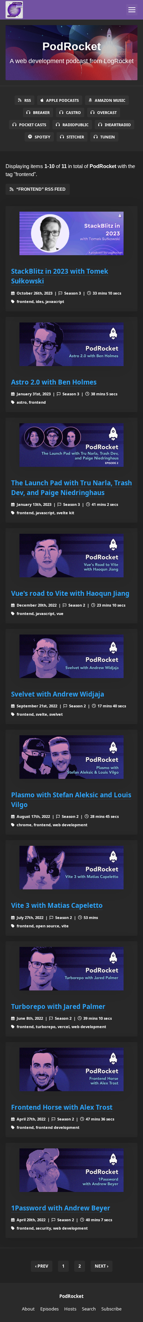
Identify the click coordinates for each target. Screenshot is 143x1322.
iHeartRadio (118, 124)
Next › (101, 1266)
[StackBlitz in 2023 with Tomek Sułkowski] (71, 233)
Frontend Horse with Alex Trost (61, 1107)
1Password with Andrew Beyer (60, 1207)
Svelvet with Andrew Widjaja (57, 694)
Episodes (49, 1309)
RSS (27, 100)
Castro (73, 112)
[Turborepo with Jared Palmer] (71, 968)
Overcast (107, 112)
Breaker (41, 112)
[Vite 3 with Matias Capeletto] (71, 867)
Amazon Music (110, 100)
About (28, 1309)
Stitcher (75, 136)
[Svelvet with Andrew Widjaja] (71, 656)
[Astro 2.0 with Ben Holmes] (71, 344)
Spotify (42, 136)
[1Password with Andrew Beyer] (71, 1170)
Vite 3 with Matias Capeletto (57, 905)
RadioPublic (75, 124)
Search (89, 1309)
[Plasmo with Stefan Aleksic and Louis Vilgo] (71, 757)
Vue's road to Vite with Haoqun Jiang (70, 593)
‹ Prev (41, 1266)
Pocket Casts (32, 124)
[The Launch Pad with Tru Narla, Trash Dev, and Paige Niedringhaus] (71, 445)
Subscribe (111, 1309)
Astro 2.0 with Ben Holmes (53, 382)
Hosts (70, 1309)
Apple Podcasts (62, 100)
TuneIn (107, 136)
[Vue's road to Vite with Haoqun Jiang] (71, 555)
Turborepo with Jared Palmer (58, 1006)
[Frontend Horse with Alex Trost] (71, 1069)
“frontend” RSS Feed (41, 189)
